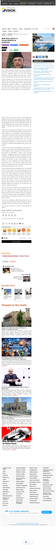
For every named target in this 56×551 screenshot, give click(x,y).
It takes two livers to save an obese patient (43, 65)
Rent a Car (40, 3)
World (9, 28)
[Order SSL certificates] (28, 515)
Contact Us (36, 523)
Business (15, 28)
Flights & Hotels (23, 3)
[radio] (3, 215)
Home (3, 34)
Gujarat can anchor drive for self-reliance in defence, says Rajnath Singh (14, 328)
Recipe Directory (47, 3)
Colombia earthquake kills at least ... (7, 296)
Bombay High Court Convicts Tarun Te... (28, 296)
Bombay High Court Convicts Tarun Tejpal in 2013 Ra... (41, 2)
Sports (20, 28)
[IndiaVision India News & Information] (10, 10)
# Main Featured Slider (10, 256)
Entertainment (27, 28)
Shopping (16, 3)
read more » (4, 365)
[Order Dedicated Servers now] (43, 51)
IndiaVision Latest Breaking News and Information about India (27, 524)
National (4, 28)
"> (18, 50)
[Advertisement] (37, 16)
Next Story (25, 274)
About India (4, 3)
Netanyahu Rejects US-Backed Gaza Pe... (18, 297)
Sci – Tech (35, 28)
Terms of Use (31, 523)
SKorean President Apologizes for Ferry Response (17, 278)
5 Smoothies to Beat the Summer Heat (42, 63)
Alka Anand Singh (24, 45)
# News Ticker (24, 256)
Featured (15, 31)
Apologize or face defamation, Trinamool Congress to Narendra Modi (17, 270)
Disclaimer (26, 523)
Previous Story (9, 266)
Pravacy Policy (20, 523)
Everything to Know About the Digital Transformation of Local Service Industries (14, 358)
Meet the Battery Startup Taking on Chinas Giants (16, 442)
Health (10, 3)
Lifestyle (4, 31)
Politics (10, 31)
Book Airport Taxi (32, 3)
